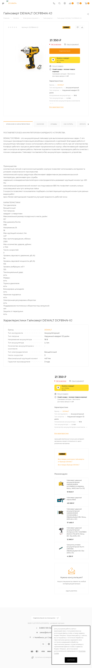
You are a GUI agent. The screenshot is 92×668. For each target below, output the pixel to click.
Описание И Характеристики (18, 124)
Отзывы (54, 124)
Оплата (83, 124)
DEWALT (60, 85)
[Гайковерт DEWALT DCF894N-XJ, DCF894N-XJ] (30, 57)
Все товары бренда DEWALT (68, 465)
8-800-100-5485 (46, 628)
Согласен (71, 660)
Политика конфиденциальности (47, 657)
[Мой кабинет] (65, 3)
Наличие (40, 124)
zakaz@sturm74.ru (48, 632)
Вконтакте (43, 644)
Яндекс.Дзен (48, 644)
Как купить (68, 124)
